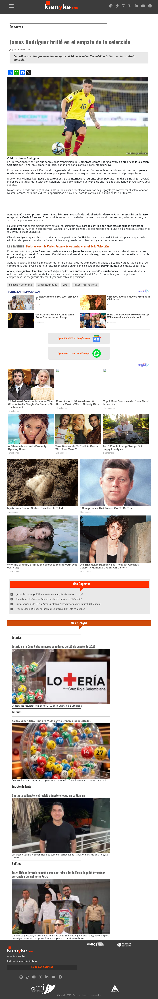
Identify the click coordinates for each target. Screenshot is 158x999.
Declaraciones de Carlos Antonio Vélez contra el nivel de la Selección (67, 246)
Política (16, 863)
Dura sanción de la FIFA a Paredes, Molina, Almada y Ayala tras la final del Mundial (58, 603)
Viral (65, 284)
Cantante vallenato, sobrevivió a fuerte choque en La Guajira (48, 795)
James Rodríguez (47, 284)
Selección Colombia (20, 284)
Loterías (16, 637)
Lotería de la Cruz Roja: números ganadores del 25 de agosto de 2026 (53, 646)
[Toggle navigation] (11, 6)
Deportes (16, 27)
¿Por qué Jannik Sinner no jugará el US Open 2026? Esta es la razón (50, 608)
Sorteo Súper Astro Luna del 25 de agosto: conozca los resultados (51, 721)
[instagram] (123, 6)
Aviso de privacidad (16, 956)
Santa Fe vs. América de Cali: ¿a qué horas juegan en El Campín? (49, 599)
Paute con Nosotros (42, 967)
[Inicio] (61, 6)
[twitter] (130, 6)
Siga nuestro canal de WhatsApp (74, 353)
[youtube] (143, 6)
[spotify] (110, 6)
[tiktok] (117, 6)
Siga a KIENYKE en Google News (74, 338)
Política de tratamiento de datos (22, 961)
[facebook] (150, 6)
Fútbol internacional (85, 284)
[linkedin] (136, 6)
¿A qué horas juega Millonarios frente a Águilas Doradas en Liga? (49, 594)
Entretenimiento (21, 786)
